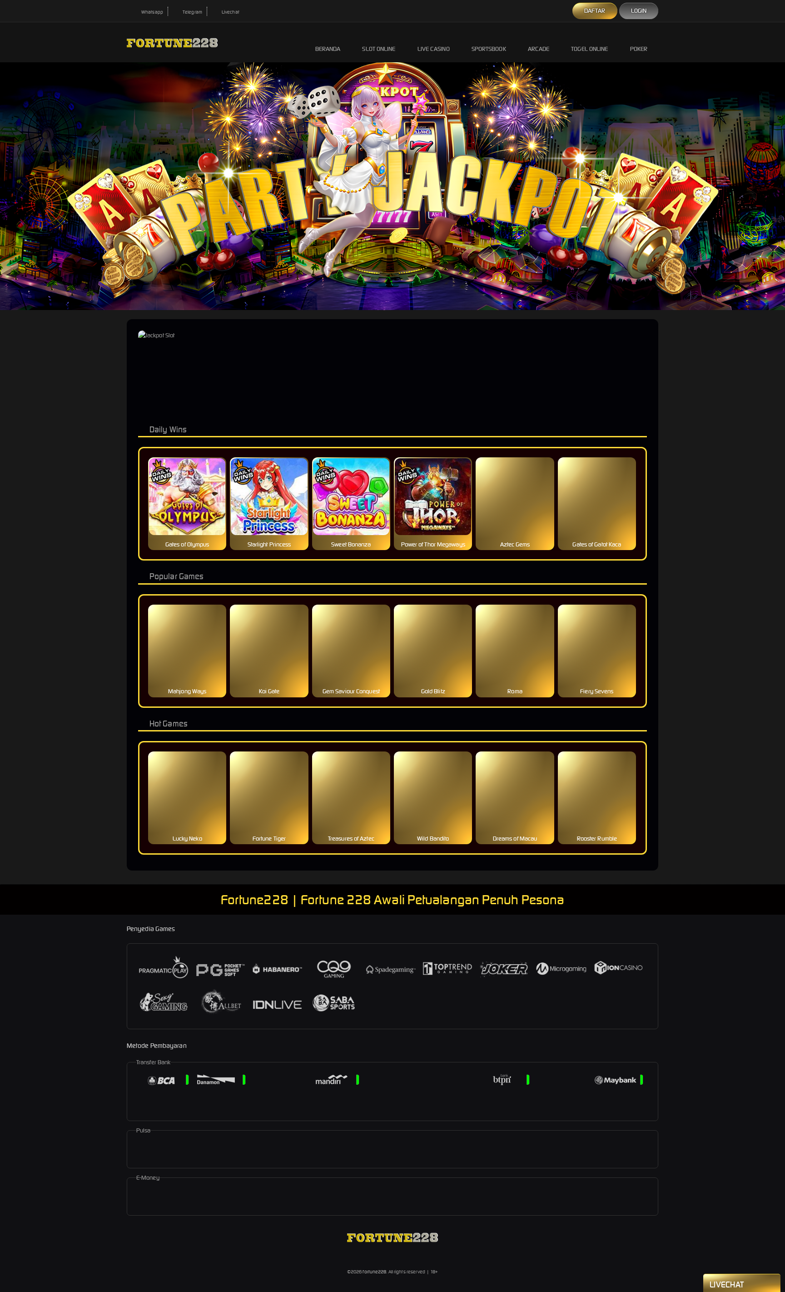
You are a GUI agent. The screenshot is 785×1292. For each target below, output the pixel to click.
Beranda (328, 49)
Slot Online (378, 49)
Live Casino (433, 49)
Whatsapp (151, 12)
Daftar (595, 11)
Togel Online (589, 49)
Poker (639, 49)
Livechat (230, 12)
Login (639, 11)
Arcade (539, 49)
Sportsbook (489, 49)
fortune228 (374, 1272)
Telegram (192, 12)
